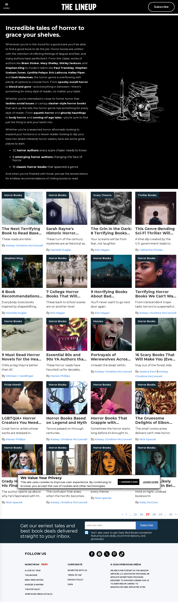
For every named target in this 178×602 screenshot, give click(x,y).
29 (160, 514)
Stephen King (15, 67)
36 (170, 514)
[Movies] (111, 350)
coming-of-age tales (47, 117)
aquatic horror (43, 112)
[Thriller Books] (155, 224)
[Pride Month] (22, 413)
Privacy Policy (75, 580)
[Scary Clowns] (111, 224)
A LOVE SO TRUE (33, 570)
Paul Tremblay (64, 67)
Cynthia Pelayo (37, 72)
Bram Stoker (30, 63)
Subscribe (161, 7)
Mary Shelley (49, 63)
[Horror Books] (22, 224)
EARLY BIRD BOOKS (34, 580)
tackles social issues (20, 103)
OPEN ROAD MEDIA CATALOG (38, 594)
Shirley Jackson (70, 63)
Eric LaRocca (58, 72)
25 (135, 514)
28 (154, 514)
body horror (17, 117)
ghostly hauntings (73, 112)
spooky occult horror (73, 82)
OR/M (70, 584)
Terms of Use (75, 575)
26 (141, 514)
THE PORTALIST (32, 589)
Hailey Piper (76, 72)
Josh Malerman (22, 77)
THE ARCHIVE (31, 575)
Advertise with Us (77, 570)
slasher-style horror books (67, 103)
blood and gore (20, 86)
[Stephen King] (22, 287)
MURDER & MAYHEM (34, 585)
